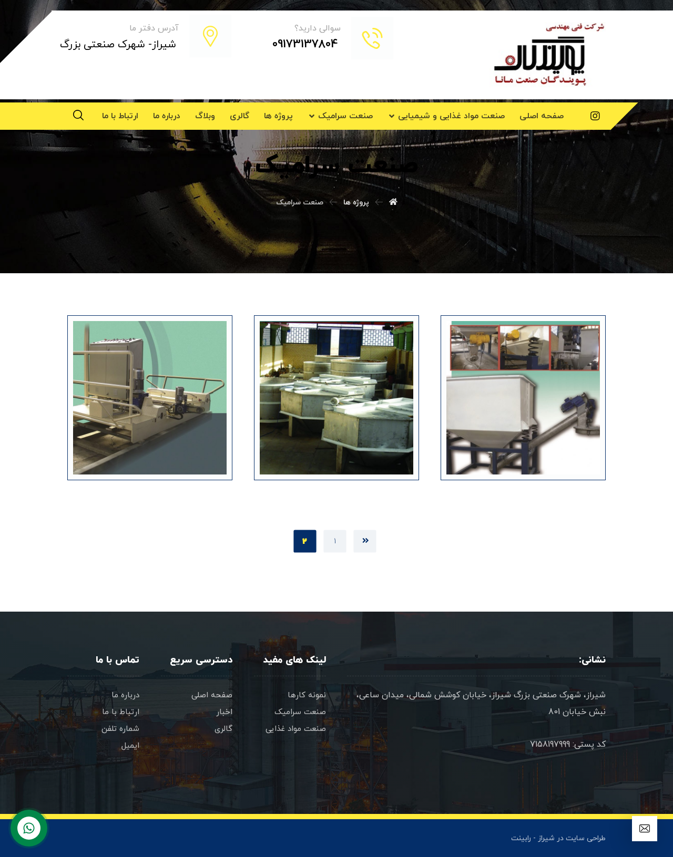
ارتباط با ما (120, 712)
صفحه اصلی (211, 695)
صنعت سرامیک (300, 712)
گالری (223, 729)
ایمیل (130, 745)
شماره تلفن (120, 729)
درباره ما (125, 695)
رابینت (521, 838)
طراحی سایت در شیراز (572, 838)
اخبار (224, 712)
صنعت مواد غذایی (296, 729)
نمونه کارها (307, 695)
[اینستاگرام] (595, 116)
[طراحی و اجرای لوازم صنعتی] (548, 55)
